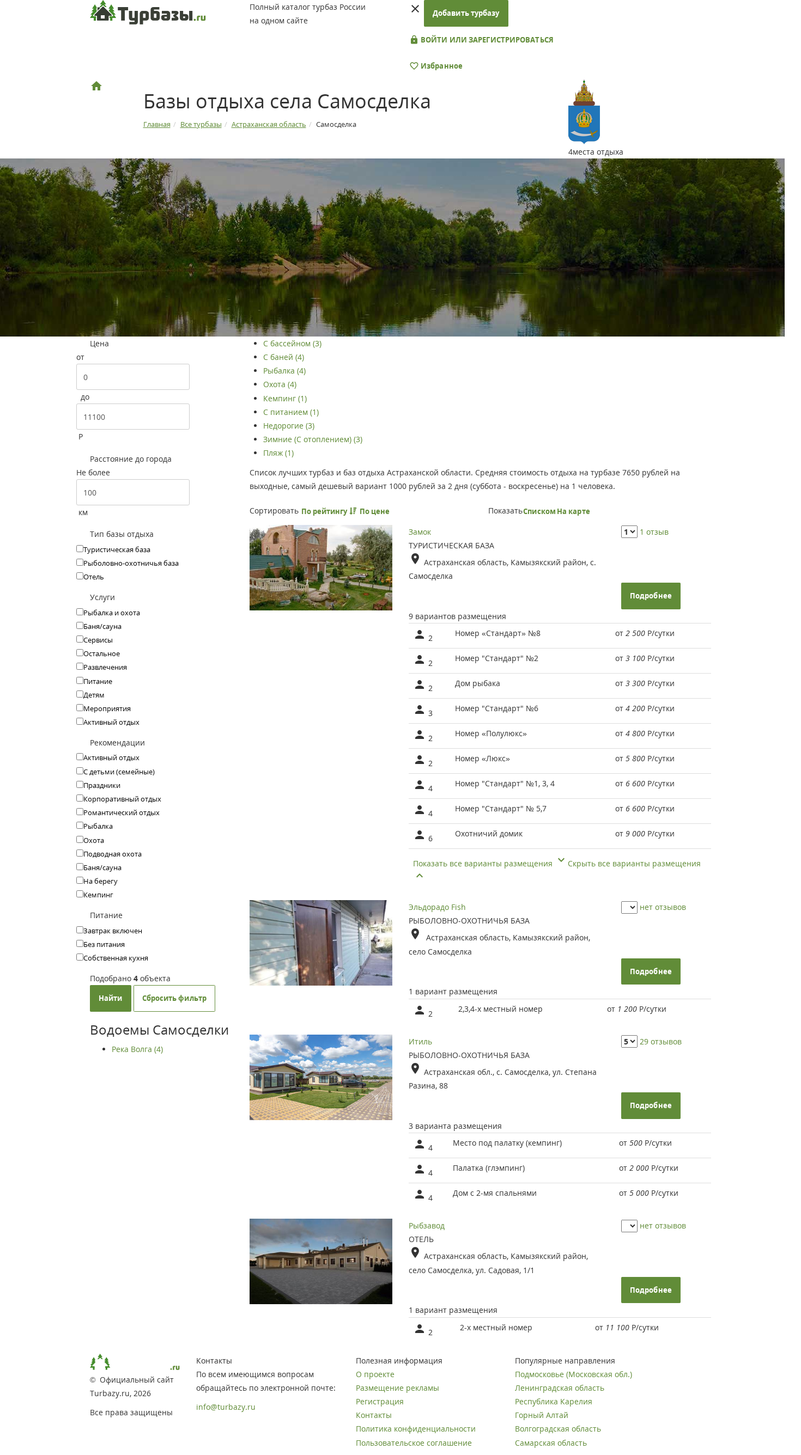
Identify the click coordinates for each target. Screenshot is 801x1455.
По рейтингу (325, 511)
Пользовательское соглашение (414, 1443)
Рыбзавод (427, 1225)
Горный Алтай (541, 1415)
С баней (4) (283, 357)
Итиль (420, 1041)
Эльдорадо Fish (437, 907)
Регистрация (380, 1401)
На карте (573, 511)
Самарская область (551, 1443)
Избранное (441, 66)
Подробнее (651, 596)
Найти (111, 998)
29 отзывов (661, 1041)
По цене (376, 511)
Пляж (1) (278, 453)
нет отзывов (663, 907)
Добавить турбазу (466, 13)
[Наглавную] (96, 86)
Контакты (374, 1415)
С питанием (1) (291, 412)
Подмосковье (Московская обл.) (573, 1374)
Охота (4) (279, 384)
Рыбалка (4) (284, 370)
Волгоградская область (558, 1428)
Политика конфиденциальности (416, 1428)
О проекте (375, 1374)
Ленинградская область (559, 1388)
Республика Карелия (553, 1401)
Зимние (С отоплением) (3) (312, 439)
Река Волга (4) (137, 1049)
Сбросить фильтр (174, 998)
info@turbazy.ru (226, 1407)
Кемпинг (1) (285, 398)
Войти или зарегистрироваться (486, 40)
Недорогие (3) (288, 425)
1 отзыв (654, 532)
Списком (539, 511)
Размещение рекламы (397, 1388)
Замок (420, 532)
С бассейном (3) (292, 343)
